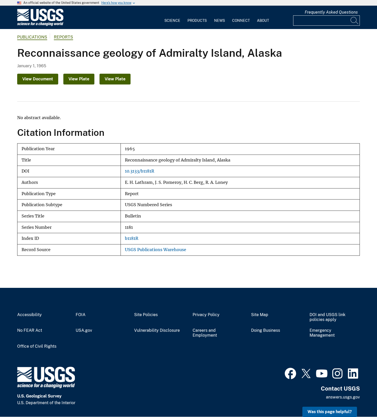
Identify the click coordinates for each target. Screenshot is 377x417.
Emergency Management (322, 333)
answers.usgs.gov (343, 397)
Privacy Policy (206, 314)
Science (172, 20)
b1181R (131, 238)
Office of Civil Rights (36, 346)
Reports (63, 37)
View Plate (78, 79)
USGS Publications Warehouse (155, 249)
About (263, 20)
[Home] (40, 24)
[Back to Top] (358, 398)
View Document (37, 79)
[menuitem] (172, 17)
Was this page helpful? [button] (329, 411)
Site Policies (146, 314)
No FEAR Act (29, 330)
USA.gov (84, 330)
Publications (32, 37)
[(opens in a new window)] (290, 373)
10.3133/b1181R (139, 171)
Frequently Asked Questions (331, 12)
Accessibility (29, 314)
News (219, 20)
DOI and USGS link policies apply (327, 317)
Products (197, 20)
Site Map (259, 314)
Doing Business (265, 330)
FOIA (80, 314)
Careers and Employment (205, 333)
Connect (241, 20)
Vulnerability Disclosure (157, 330)
